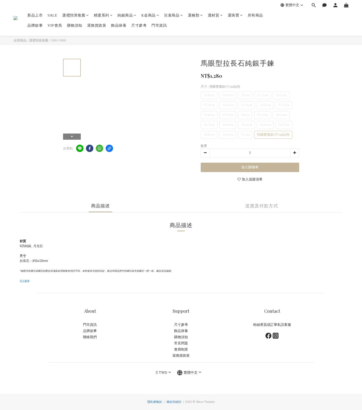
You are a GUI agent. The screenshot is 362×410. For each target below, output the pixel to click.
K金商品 (148, 15)
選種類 (193, 15)
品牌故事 (35, 25)
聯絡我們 (90, 337)
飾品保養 (118, 25)
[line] (79, 148)
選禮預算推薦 (73, 15)
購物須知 (74, 25)
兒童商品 (171, 15)
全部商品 (20, 40)
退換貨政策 (96, 25)
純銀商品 (125, 15)
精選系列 (101, 15)
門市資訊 (159, 25)
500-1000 (58, 40)
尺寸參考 (139, 25)
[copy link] (109, 148)
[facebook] (89, 148)
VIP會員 (55, 25)
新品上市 (35, 15)
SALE (52, 15)
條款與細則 (173, 401)
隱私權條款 (154, 401)
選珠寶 (233, 15)
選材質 (213, 15)
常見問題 (181, 343)
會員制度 (181, 349)
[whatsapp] (99, 148)
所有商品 (255, 15)
